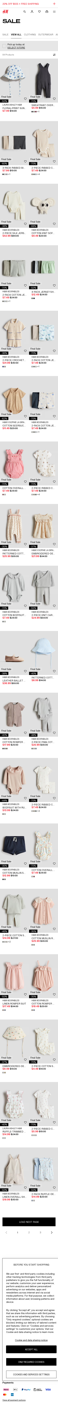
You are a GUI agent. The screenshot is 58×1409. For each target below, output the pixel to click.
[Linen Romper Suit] (14, 976)
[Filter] (54, 55)
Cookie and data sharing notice (31, 1340)
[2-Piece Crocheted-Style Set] (14, 333)
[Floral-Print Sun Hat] (14, 81)
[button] (6, 96)
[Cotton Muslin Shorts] (14, 845)
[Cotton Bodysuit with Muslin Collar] (14, 588)
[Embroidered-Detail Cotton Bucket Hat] (14, 1042)
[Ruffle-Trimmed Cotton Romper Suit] (14, 1104)
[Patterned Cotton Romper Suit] (14, 526)
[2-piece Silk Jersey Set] (14, 206)
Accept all (31, 1349)
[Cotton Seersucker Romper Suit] (14, 398)
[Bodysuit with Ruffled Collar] (14, 780)
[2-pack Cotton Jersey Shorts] (14, 267)
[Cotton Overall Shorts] (14, 463)
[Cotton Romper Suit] (14, 715)
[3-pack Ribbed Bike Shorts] (14, 143)
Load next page (29, 1222)
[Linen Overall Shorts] (14, 1169)
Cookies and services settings (31, 1374)
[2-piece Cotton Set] (14, 911)
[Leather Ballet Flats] (14, 653)
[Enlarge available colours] (33, 298)
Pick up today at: (16, 44)
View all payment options (14, 1400)
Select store (16, 47)
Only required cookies (31, 1362)
